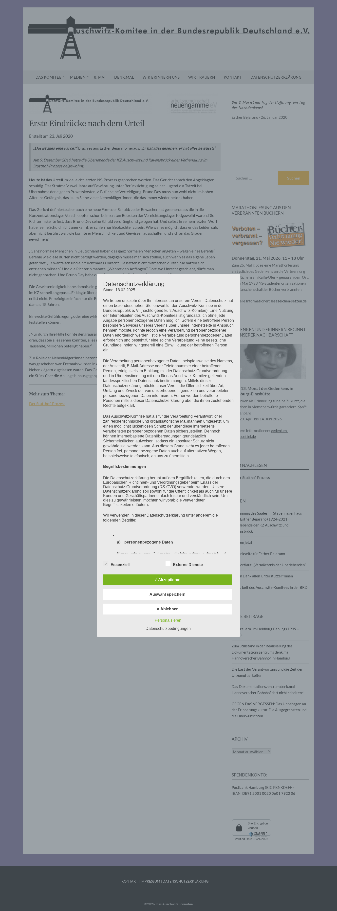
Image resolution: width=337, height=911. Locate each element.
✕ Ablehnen (167, 609)
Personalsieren (168, 620)
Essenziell (120, 565)
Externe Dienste (188, 565)
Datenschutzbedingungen (168, 628)
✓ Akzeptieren (167, 580)
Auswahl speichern (168, 594)
